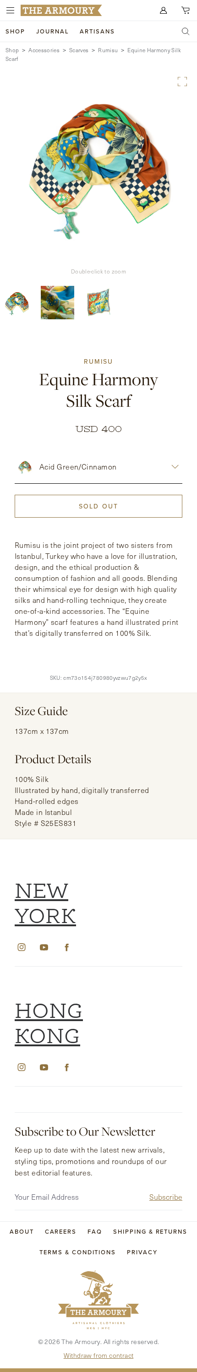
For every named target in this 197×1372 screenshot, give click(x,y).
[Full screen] (182, 81)
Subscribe (165, 1197)
